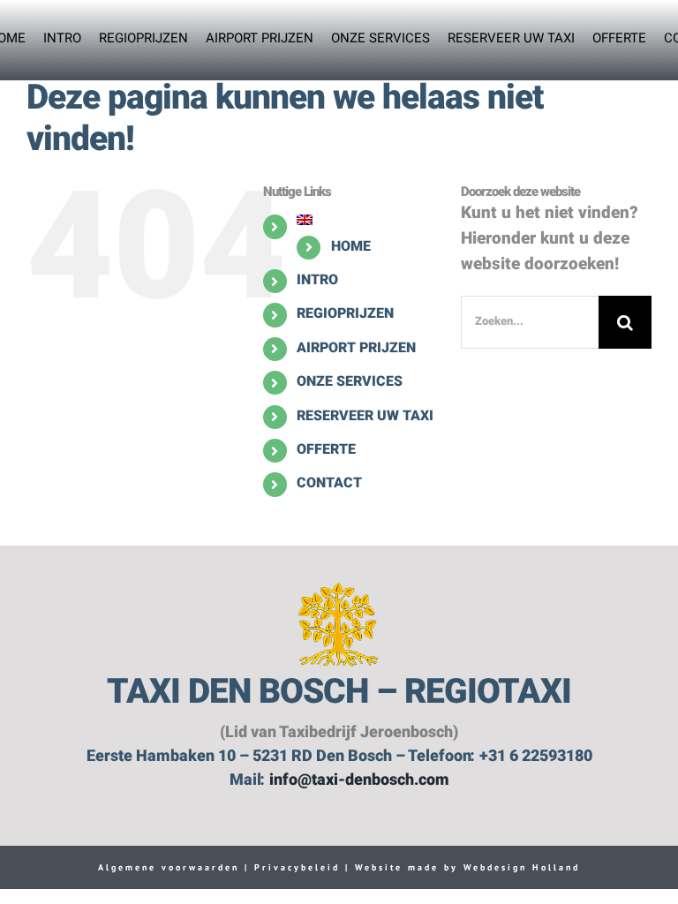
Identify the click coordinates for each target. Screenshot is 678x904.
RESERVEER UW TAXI (365, 417)
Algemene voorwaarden (168, 867)
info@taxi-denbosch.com (359, 780)
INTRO (317, 281)
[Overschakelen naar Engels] (365, 220)
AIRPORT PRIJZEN (356, 349)
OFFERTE (326, 450)
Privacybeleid (294, 867)
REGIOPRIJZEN (345, 314)
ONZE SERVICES (350, 382)
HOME (351, 247)
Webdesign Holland (521, 867)
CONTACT (329, 484)
